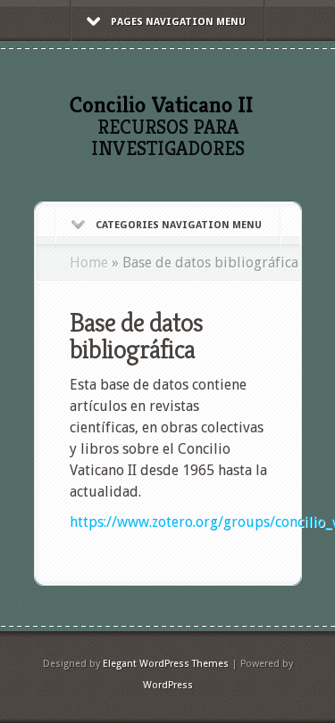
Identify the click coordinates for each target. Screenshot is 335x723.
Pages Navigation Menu (178, 22)
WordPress (168, 685)
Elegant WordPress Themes (166, 664)
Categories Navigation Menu (179, 225)
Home (89, 262)
